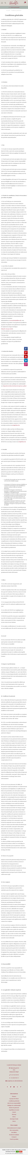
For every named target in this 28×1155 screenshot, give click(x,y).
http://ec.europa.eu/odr (7, 329)
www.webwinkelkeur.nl (15, 320)
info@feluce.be (16, 425)
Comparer (14, 1137)
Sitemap (14, 1114)
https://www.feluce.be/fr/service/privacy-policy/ (14, 386)
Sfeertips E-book (14, 1119)
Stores (14, 1121)
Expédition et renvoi (14, 1110)
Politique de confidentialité (14, 1105)
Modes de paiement (14, 1107)
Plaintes (14, 1096)
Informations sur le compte (14, 1128)
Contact (14, 1112)
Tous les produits (14, 1139)
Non (21, 1151)
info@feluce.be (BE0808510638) (14, 1081)
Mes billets (14, 1132)
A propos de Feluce (14, 1098)
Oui (17, 1151)
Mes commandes (14, 1130)
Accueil (8, 10)
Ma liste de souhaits (14, 1134)
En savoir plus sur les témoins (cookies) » (14, 1153)
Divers (14, 1116)
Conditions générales (14, 1101)
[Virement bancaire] (14, 1146)
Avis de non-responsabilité (14, 1103)
